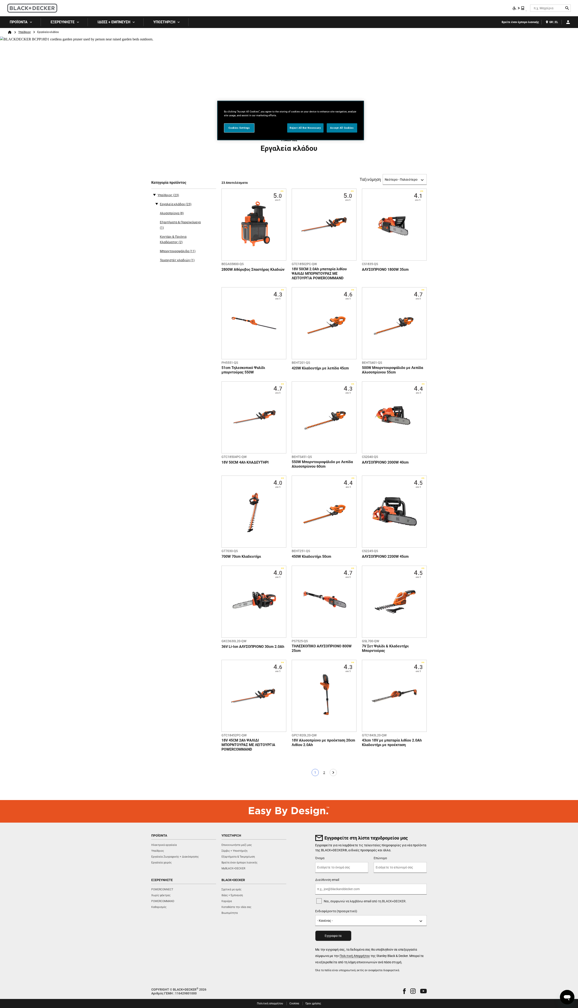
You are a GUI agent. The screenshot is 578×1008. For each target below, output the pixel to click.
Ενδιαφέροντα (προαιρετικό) (336, 911)
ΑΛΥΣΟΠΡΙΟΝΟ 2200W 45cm (385, 556)
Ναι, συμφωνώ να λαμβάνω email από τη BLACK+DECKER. (365, 901)
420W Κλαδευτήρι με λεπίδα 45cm (320, 368)
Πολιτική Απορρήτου (355, 956)
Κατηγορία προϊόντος (168, 182)
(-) (154, 194)
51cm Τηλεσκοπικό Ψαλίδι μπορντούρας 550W (243, 370)
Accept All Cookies (342, 127)
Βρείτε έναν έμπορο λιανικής (520, 22)
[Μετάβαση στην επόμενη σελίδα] (333, 772)
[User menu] (568, 22)
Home (9, 32)
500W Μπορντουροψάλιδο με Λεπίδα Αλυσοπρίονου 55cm (392, 370)
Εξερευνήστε (63, 22)
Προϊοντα (19, 22)
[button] (404, 991)
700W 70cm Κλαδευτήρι (241, 556)
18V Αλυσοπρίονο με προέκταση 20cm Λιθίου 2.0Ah (323, 742)
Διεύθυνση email (327, 880)
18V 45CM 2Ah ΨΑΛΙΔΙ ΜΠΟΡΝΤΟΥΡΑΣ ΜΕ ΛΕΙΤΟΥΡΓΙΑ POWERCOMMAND (248, 744)
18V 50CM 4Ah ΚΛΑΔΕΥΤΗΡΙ (245, 462)
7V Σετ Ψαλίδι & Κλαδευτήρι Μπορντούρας (385, 648)
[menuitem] (20, 22)
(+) (156, 203)
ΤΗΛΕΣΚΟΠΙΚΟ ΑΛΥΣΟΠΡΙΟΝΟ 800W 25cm (322, 648)
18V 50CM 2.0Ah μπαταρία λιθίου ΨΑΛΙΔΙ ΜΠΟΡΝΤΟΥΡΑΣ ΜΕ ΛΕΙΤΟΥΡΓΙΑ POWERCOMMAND (319, 273)
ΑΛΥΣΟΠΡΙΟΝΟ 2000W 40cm (385, 462)
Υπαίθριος (24, 32)
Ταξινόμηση (370, 179)
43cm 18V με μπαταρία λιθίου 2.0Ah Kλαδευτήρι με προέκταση (392, 742)
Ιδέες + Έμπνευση (114, 22)
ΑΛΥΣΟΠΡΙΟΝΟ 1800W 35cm (385, 269)
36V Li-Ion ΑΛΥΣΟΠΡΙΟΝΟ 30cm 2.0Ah (252, 646)
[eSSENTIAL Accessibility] (519, 8)
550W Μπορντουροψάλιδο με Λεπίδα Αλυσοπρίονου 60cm (322, 464)
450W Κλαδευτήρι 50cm (311, 556)
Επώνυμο (380, 858)
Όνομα (319, 858)
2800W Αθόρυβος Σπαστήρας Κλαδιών (252, 269)
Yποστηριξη (164, 22)
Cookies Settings (239, 127)
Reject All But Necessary (305, 127)
